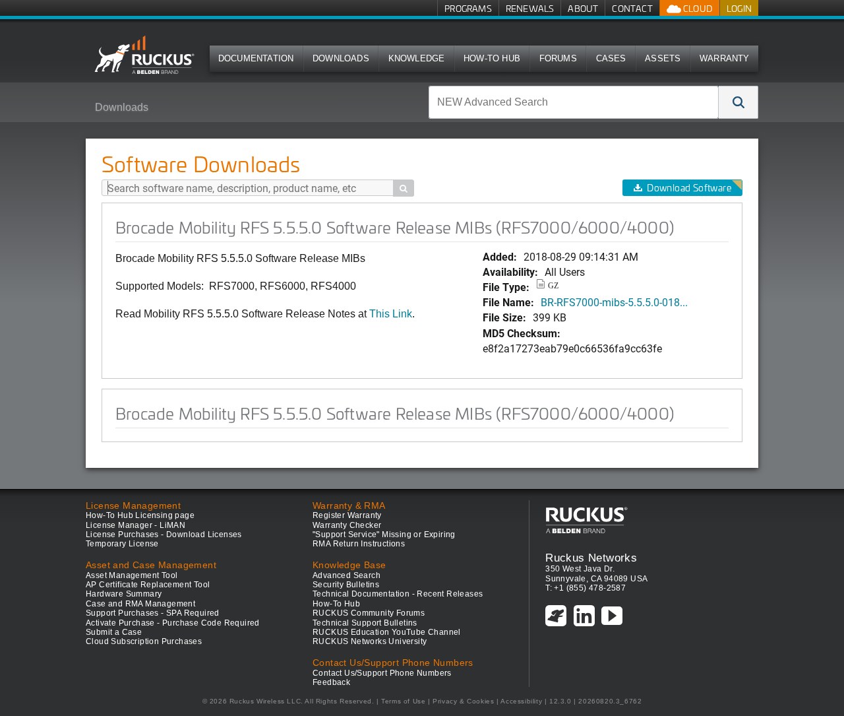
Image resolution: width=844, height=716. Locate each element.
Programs (468, 8)
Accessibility (521, 701)
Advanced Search (346, 575)
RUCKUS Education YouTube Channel (387, 632)
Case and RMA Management (140, 603)
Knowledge (416, 58)
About (583, 8)
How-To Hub (492, 58)
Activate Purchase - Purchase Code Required (173, 623)
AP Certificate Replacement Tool (148, 584)
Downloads (341, 58)
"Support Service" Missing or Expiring (384, 534)
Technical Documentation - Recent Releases (398, 594)
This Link (390, 313)
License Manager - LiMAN (135, 525)
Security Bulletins (346, 584)
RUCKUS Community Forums (369, 613)
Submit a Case (114, 632)
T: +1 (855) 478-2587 (585, 588)
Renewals (530, 8)
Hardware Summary (124, 594)
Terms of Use (403, 701)
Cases (611, 58)
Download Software (689, 187)
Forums (558, 58)
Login (739, 8)
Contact (632, 8)
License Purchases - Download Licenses (164, 534)
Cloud (697, 8)
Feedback (331, 682)
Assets (662, 58)
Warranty (725, 58)
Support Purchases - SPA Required (153, 613)
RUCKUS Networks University (370, 641)
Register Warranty (347, 515)
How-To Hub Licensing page (140, 515)
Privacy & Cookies (463, 701)
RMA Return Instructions (359, 543)
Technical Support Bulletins (365, 623)
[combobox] (574, 102)
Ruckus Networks (591, 558)
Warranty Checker (347, 525)
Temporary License (122, 543)
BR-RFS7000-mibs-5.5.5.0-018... (614, 302)
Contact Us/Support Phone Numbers (382, 673)
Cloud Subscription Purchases (144, 641)
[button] (738, 102)
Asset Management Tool (131, 575)
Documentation (256, 58)
